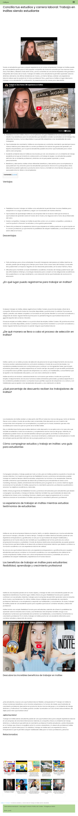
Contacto (29, 806)
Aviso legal (22, 806)
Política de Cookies (37, 806)
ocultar (14, 175)
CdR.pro (6, 2)
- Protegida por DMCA (49, 806)
